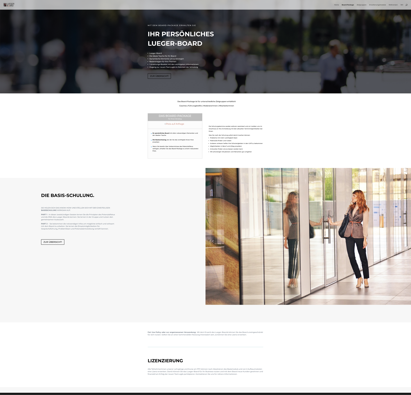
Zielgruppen (361, 5)
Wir (402, 5)
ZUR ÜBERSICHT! (159, 76)
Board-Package (348, 5)
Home (336, 5)
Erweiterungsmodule (377, 5)
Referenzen (393, 5)
